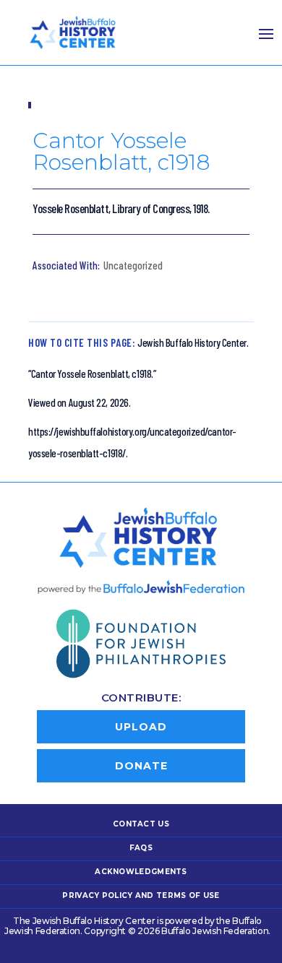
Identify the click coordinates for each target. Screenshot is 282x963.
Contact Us (141, 824)
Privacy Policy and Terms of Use (140, 895)
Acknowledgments (141, 871)
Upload (141, 726)
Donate (141, 765)
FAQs (141, 847)
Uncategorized (133, 265)
